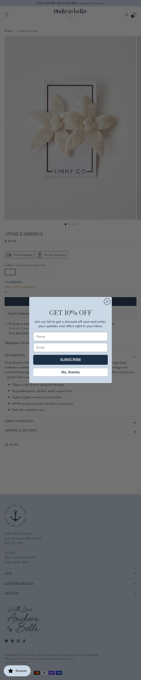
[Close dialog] (107, 301)
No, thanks (70, 372)
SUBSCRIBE (70, 359)
